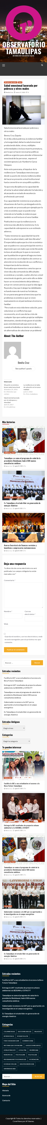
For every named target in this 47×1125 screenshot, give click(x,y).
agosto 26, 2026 (19, 466)
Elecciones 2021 (24, 1031)
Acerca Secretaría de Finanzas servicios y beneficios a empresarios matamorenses (20, 546)
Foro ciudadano (11, 1041)
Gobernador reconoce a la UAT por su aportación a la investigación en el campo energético (20, 705)
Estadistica (22, 1036)
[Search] (42, 65)
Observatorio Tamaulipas (23, 47)
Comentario (9, 580)
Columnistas (9, 1031)
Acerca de (6, 1095)
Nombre (8, 611)
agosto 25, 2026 (19, 917)
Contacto (6, 1100)
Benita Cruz (9, 92)
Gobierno (7, 452)
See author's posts (23, 368)
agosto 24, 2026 (19, 508)
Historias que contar (11, 82)
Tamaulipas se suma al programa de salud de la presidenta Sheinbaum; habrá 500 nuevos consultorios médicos (22, 461)
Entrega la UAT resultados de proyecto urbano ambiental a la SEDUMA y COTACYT (22, 686)
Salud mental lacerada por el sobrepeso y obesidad (11, 400)
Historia (5, 1090)
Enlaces (38, 1031)
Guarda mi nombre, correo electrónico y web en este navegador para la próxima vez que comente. (23, 639)
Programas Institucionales (15, 1059)
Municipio (8, 1054)
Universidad (8, 778)
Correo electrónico (30, 612)
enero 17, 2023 (20, 92)
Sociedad (34, 1059)
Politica (20, 1054)
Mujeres (34, 1050)
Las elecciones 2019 (33, 1045)
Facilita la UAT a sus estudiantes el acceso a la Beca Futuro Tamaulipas (22, 679)
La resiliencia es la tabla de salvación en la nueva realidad (32, 387)
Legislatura (9, 1050)
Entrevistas (9, 1036)
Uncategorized (27, 1064)
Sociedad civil (10, 1064)
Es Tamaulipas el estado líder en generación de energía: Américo (22, 504)
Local (20, 82)
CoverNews (17, 1121)
